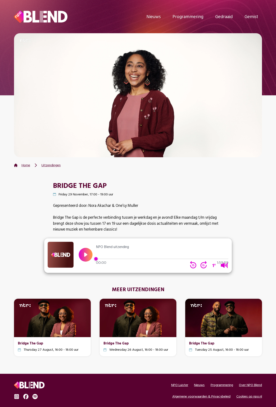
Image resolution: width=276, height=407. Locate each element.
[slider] (162, 258)
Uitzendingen (51, 165)
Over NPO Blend (250, 385)
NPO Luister (179, 385)
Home (26, 165)
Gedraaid (224, 16)
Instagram (16, 396)
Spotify (35, 396)
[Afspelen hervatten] (86, 255)
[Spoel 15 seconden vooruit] (203, 265)
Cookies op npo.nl (249, 396)
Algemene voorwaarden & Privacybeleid (201, 396)
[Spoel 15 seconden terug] (193, 265)
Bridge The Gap (30, 343)
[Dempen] (224, 265)
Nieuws (153, 16)
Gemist (251, 16)
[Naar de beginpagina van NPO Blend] (40, 17)
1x (214, 265)
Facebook (25, 396)
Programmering (187, 16)
